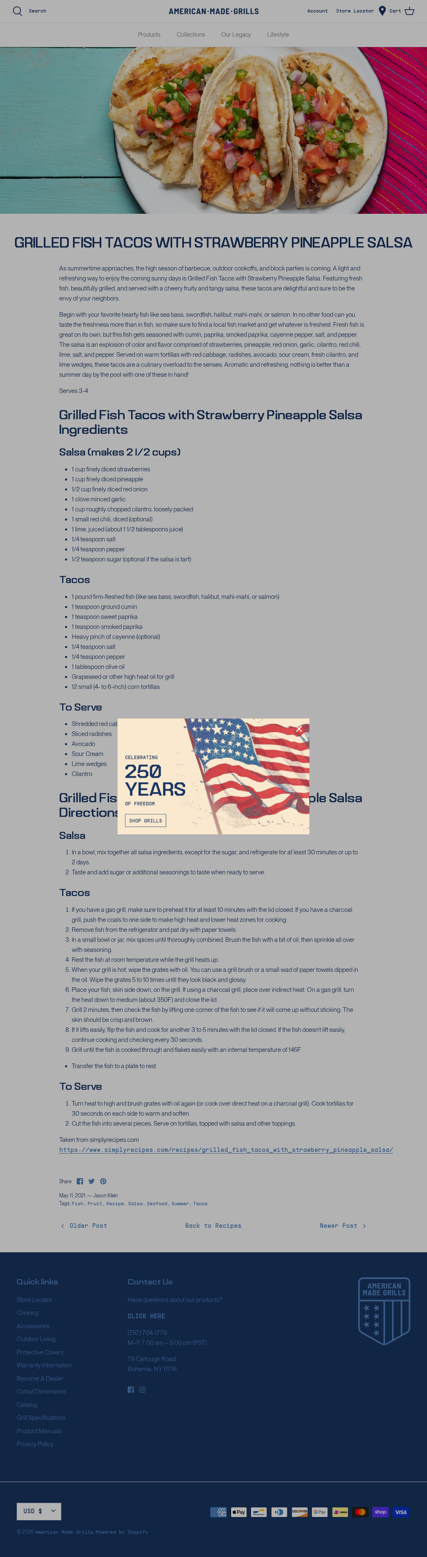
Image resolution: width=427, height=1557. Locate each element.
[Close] (299, 729)
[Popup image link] (214, 776)
